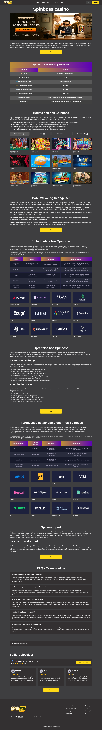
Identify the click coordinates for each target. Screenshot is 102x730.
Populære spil (18, 133)
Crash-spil (60, 133)
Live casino (39, 133)
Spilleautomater (81, 133)
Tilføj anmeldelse (83, 662)
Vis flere (51, 690)
